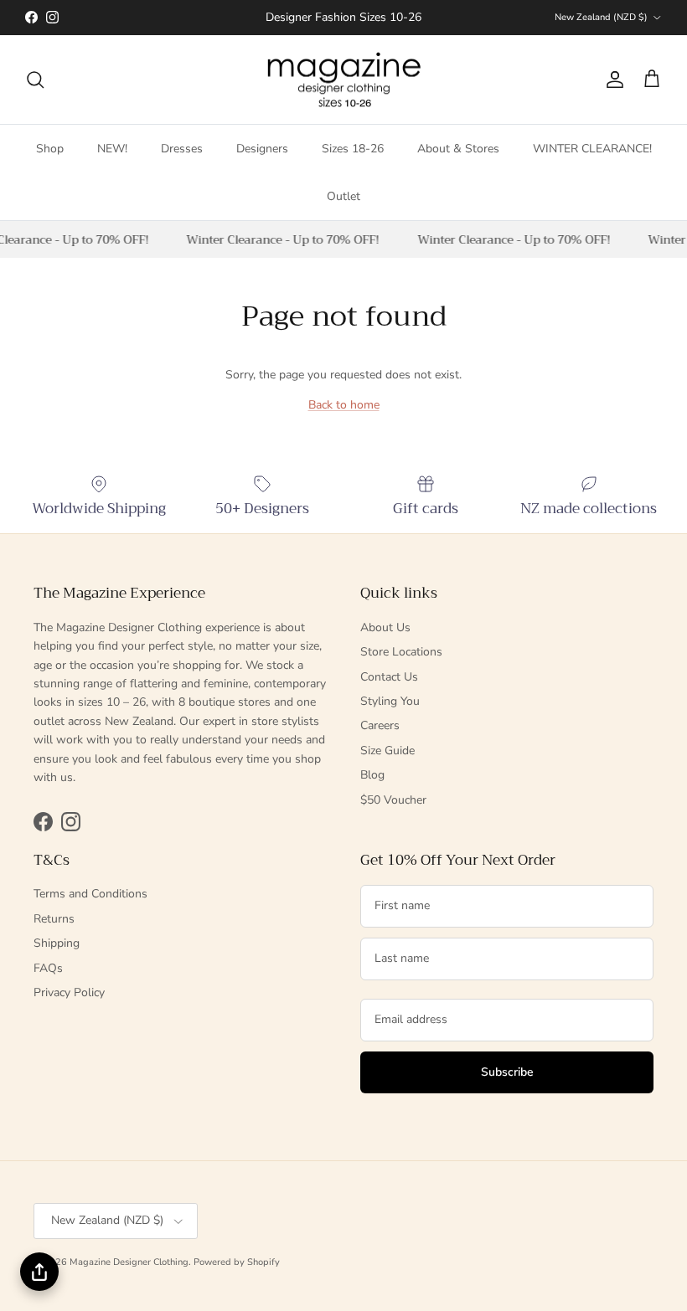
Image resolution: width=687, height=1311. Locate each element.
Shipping (57, 943)
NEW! (112, 149)
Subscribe (507, 1072)
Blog (372, 775)
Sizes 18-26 (353, 149)
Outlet (343, 196)
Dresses (182, 149)
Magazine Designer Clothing (129, 1262)
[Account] (611, 79)
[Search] (35, 79)
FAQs (48, 968)
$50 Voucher (393, 800)
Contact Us (389, 677)
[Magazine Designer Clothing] (344, 80)
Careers (380, 725)
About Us (385, 627)
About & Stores (458, 149)
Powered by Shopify (237, 1262)
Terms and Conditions (90, 894)
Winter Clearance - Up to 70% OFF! (280, 239)
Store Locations (401, 652)
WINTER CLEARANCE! (592, 149)
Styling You (390, 701)
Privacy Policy (69, 992)
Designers (262, 149)
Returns (54, 919)
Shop (50, 149)
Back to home (344, 405)
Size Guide (387, 750)
